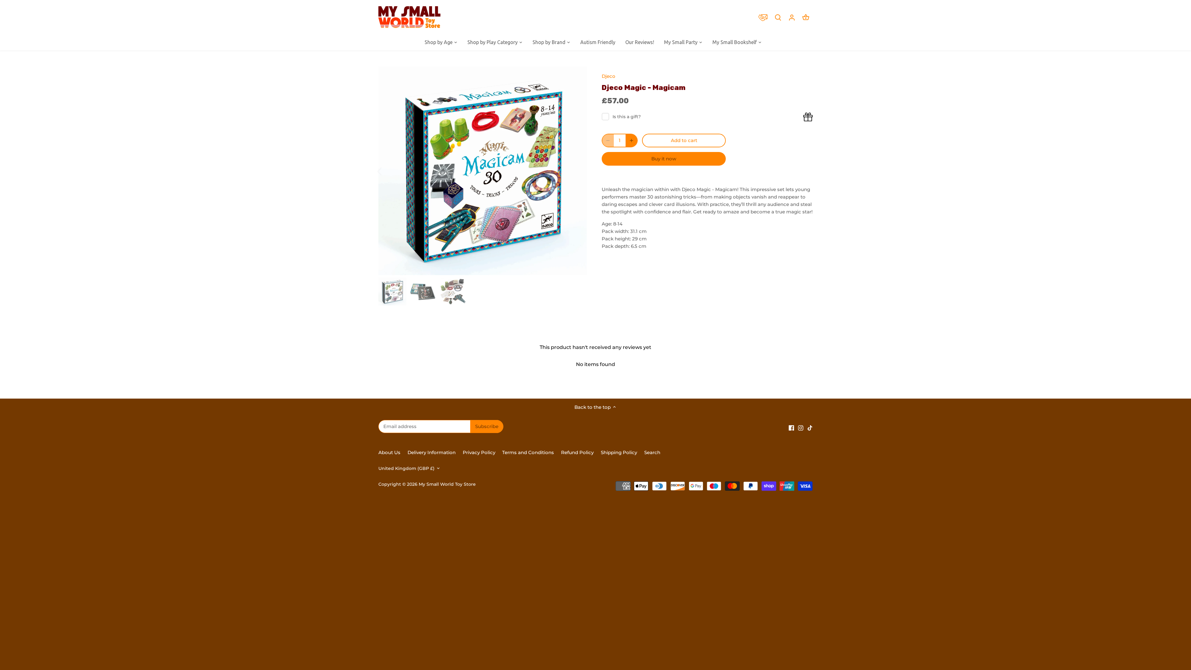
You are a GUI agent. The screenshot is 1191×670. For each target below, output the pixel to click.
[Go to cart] (806, 17)
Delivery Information (432, 452)
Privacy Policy (479, 452)
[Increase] (631, 140)
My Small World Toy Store (447, 484)
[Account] (792, 17)
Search (652, 452)
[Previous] (387, 171)
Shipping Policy (619, 452)
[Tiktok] (810, 427)
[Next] (577, 171)
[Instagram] (800, 427)
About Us (389, 452)
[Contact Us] (764, 17)
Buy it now (663, 159)
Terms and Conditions (528, 452)
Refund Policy (578, 452)
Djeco (608, 76)
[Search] (778, 17)
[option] (482, 171)
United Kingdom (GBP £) (406, 468)
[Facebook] (791, 427)
